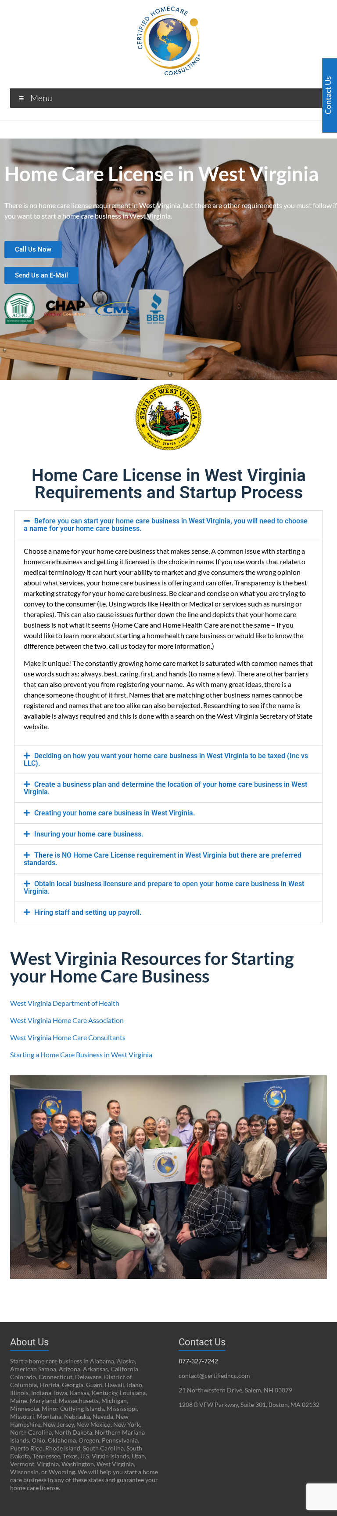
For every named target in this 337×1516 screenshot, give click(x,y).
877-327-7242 (198, 1361)
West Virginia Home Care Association (67, 1020)
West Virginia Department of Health (64, 1003)
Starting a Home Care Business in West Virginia (81, 1054)
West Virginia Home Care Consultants (67, 1037)
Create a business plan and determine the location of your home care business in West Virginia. (165, 788)
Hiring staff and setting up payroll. (88, 912)
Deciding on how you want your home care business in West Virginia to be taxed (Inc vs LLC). (166, 759)
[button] (168, 525)
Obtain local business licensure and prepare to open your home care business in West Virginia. (164, 887)
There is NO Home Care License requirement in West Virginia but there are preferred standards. (162, 859)
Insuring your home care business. (88, 834)
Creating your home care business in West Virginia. (114, 813)
